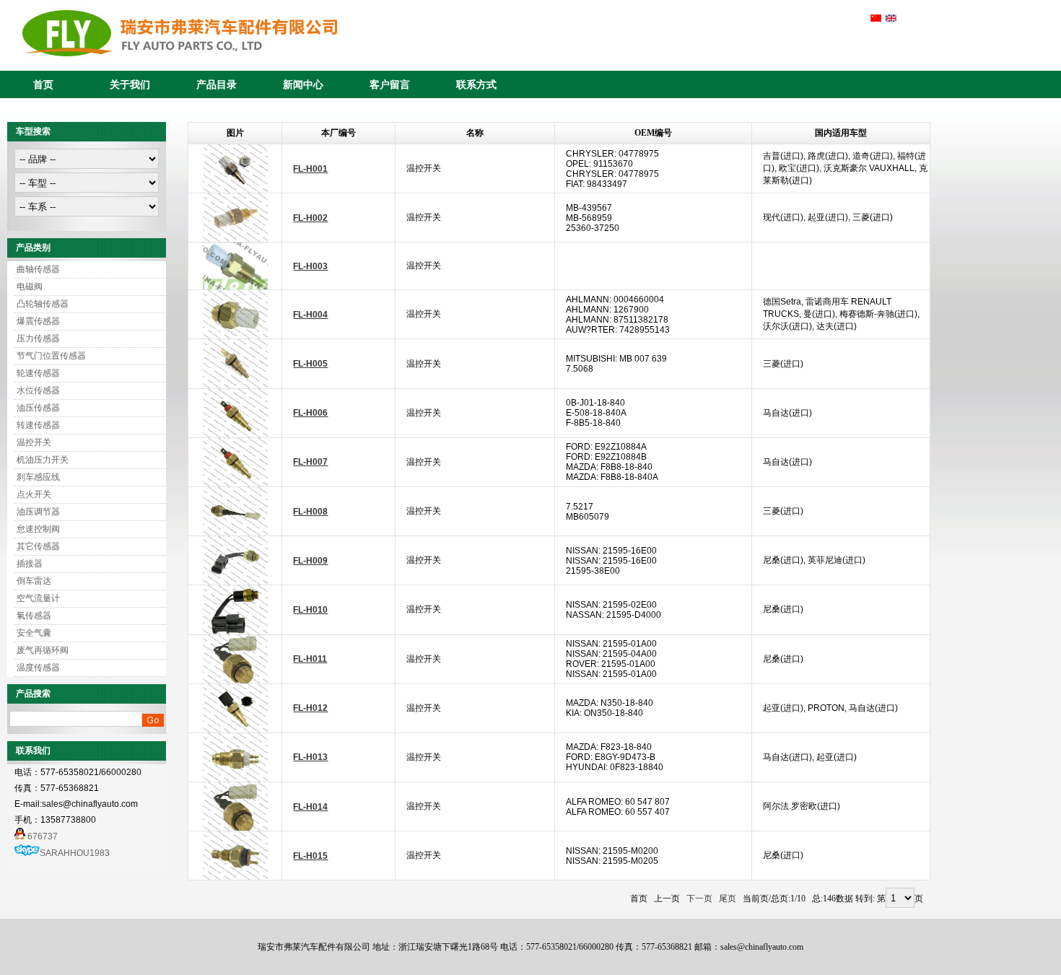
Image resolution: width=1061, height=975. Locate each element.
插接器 (30, 564)
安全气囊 (34, 633)
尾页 (727, 899)
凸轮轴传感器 (43, 304)
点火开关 (34, 494)
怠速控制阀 (38, 529)
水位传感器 (38, 390)
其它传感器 (38, 546)
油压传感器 (38, 408)
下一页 (699, 899)
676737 (41, 836)
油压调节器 (38, 512)
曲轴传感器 (38, 269)
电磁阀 (30, 286)
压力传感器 (38, 338)
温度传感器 (38, 668)
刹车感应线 (38, 477)
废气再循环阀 (43, 650)
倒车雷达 (34, 581)
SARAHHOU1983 (75, 853)
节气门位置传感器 (51, 356)
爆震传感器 (38, 321)
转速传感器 (38, 425)
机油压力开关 (43, 460)
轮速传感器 (38, 373)
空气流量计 (38, 598)
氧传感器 (34, 616)
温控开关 (34, 442)
